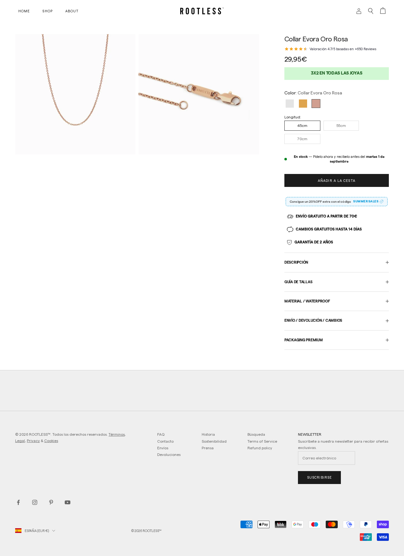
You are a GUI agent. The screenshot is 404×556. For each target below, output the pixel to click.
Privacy (33, 441)
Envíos (162, 448)
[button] (290, 103)
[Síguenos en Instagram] (35, 502)
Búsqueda (256, 434)
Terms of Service (262, 441)
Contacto (165, 441)
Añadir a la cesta (336, 180)
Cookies (51, 441)
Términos (117, 434)
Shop (47, 11)
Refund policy (259, 448)
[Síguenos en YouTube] (67, 502)
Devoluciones (169, 454)
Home (24, 11)
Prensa (208, 448)
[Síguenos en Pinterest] (51, 502)
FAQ (160, 434)
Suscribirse (319, 477)
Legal (20, 441)
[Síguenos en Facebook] (18, 502)
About (72, 11)
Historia (208, 434)
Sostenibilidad (214, 441)
